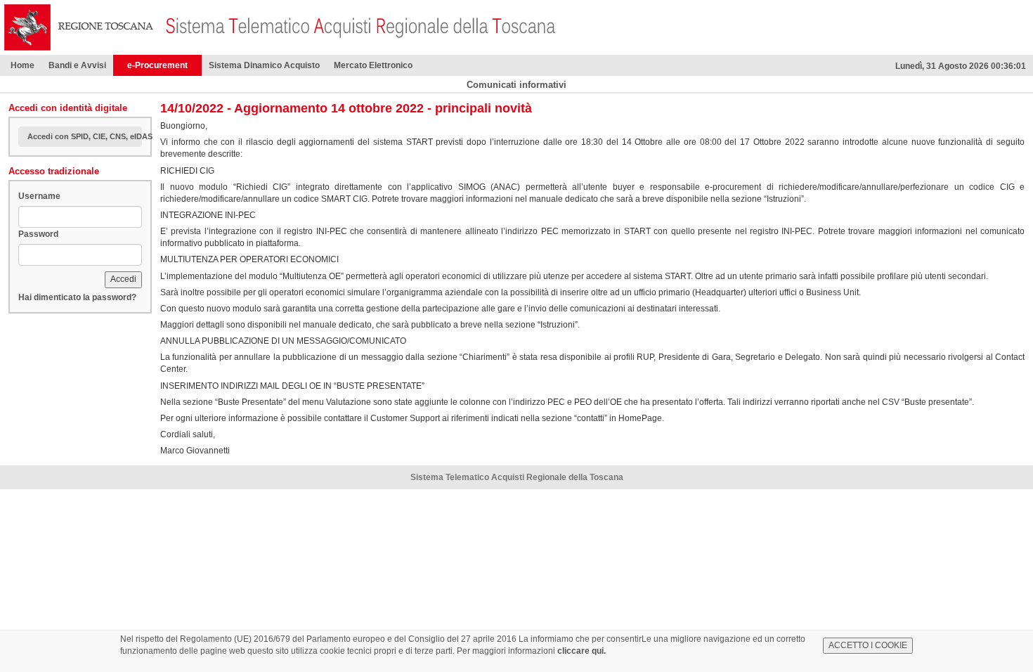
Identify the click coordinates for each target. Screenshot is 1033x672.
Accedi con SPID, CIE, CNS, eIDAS (84, 136)
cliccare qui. (581, 651)
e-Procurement (157, 65)
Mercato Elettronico (373, 65)
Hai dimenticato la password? (77, 297)
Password (38, 234)
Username (39, 196)
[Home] (79, 26)
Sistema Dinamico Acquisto (264, 65)
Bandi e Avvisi (77, 65)
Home (22, 65)
